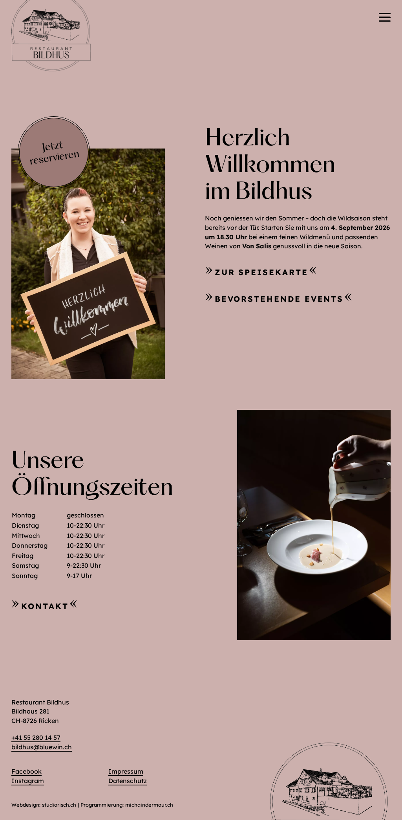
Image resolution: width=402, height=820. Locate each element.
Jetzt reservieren (54, 153)
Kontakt (45, 606)
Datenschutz (127, 781)
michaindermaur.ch (149, 805)
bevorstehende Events (279, 299)
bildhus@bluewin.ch (41, 747)
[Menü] (384, 17)
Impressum (125, 771)
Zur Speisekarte (261, 272)
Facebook (26, 771)
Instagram (27, 781)
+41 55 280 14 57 (35, 737)
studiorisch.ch (59, 805)
